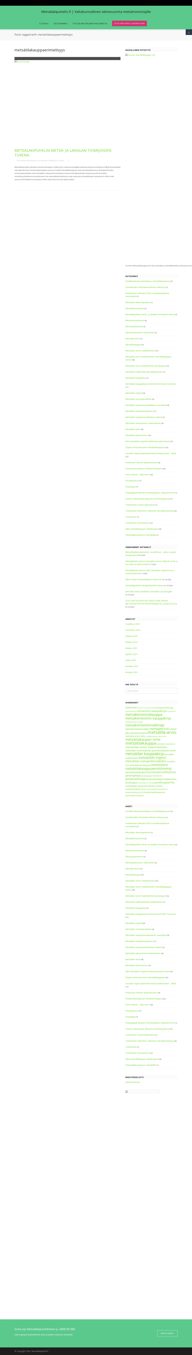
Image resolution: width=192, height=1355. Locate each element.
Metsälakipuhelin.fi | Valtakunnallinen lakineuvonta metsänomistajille (96, 11)
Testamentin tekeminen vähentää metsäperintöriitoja (149, 510)
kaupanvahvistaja (165, 707)
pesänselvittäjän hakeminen (161, 779)
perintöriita (149, 772)
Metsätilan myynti (133, 393)
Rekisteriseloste (132, 1082)
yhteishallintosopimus (134, 795)
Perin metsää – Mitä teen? (137, 474)
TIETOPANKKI (60, 23)
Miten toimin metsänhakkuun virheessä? (143, 579)
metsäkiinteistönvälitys (137, 729)
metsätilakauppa (140, 743)
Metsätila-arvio (132, 338)
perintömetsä (161, 768)
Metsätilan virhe (132, 429)
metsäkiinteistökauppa (143, 714)
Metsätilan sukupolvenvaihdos (139, 411)
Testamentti (130, 516)
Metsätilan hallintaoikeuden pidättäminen (144, 371)
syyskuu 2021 (131, 654)
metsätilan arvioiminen (165, 744)
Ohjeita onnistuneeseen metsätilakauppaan (145, 447)
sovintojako (131, 785)
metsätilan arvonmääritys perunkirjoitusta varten (150, 750)
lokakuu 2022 (131, 642)
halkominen (131, 707)
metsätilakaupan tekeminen (155, 736)
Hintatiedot (167, 1333)
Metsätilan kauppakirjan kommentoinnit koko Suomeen (150, 384)
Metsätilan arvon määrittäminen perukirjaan (145, 365)
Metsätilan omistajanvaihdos (138, 399)
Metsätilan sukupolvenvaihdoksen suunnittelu (146, 405)
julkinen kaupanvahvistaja (147, 708)
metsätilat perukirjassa (140, 765)
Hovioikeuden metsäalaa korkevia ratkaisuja (145, 287)
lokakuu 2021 (131, 648)
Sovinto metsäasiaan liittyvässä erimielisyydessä (147, 498)
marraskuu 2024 (132, 630)
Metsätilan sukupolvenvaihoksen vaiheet (143, 417)
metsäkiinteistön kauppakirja (148, 718)
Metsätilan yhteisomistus (136, 435)
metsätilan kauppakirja (144, 753)
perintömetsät (133, 772)
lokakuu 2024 (131, 636)
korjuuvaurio (171, 711)
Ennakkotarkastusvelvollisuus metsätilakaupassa (147, 281)
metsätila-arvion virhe (135, 736)
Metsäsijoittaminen (134, 326)
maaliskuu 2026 (132, 624)
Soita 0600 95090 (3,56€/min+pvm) (129, 23)
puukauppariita (164, 782)
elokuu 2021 (130, 660)
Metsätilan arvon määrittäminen (140, 350)
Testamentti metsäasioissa (137, 523)
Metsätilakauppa (132, 344)
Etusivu (43, 23)
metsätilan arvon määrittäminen (146, 747)
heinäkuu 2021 (132, 666)
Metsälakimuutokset (134, 308)
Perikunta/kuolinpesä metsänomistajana (143, 468)
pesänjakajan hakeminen (151, 776)
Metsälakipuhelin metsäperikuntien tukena (144, 585)
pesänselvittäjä (135, 779)
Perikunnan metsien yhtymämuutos (141, 462)
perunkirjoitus (166, 772)
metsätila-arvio (162, 732)
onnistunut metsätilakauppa (146, 766)
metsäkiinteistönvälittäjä (144, 725)
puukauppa (131, 782)
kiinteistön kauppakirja (152, 711)
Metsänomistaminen (134, 320)
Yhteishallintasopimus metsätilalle (140, 535)
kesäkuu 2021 (131, 672)
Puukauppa (130, 486)
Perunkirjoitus (131, 480)
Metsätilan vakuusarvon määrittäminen (143, 423)
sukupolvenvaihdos (146, 786)
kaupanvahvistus (131, 711)
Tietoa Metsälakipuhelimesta (90, 23)
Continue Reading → (25, 184)
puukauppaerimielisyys (145, 783)
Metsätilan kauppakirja (135, 378)
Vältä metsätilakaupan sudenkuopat (141, 529)
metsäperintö (159, 729)
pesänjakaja (133, 775)
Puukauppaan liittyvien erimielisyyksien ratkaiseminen (149, 492)
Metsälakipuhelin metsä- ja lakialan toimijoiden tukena (62, 153)
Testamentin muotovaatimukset (140, 504)
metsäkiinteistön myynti (134, 722)
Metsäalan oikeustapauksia (137, 302)
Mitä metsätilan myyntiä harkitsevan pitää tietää (147, 441)
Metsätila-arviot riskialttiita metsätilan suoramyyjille (148, 591)
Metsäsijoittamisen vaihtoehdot (139, 332)
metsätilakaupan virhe (142, 739)
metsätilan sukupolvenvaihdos (145, 761)
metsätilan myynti (152, 757)
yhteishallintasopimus (155, 792)
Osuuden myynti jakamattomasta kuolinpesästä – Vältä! (150, 453)
